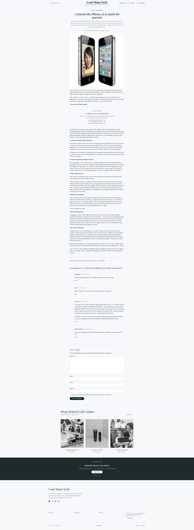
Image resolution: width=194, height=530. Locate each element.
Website (72, 388)
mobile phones (85, 260)
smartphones (92, 260)
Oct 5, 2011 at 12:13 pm (85, 274)
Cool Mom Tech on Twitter (85, 90)
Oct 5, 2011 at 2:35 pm (81, 288)
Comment (73, 356)
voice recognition (100, 260)
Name (72, 376)
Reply (76, 280)
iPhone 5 (86, 97)
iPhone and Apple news (75, 260)
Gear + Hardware (97, 10)
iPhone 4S (107, 145)
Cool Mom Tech (97, 2)
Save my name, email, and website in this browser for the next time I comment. (91, 394)
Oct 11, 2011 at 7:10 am (88, 329)
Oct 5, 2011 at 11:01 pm (84, 301)
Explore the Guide (98, 122)
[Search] (51, 3)
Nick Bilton (89, 149)
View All (130, 414)
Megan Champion (79, 329)
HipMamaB (77, 274)
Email (71, 382)
